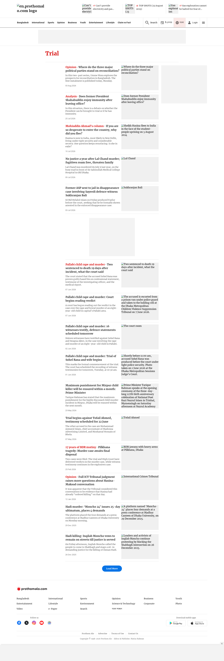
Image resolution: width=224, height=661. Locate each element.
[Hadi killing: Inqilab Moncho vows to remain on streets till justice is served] (140, 546)
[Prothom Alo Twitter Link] (28, 623)
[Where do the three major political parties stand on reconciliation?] (140, 77)
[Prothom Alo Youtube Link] (43, 623)
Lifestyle (110, 22)
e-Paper (52, 608)
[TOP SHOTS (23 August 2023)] (130, 9)
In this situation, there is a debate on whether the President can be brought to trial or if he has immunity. (91, 111)
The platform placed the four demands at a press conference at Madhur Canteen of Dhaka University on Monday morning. (92, 518)
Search (83, 608)
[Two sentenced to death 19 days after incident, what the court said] (140, 275)
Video (20, 608)
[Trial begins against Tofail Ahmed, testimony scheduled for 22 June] (140, 428)
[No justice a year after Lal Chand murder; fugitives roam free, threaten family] (140, 169)
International (38, 22)
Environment (87, 603)
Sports (51, 22)
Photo (179, 603)
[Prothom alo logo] (32, 589)
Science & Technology (123, 603)
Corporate (149, 603)
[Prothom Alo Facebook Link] (20, 623)
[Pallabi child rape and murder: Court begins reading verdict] (140, 307)
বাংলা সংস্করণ (117, 608)
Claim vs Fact (124, 22)
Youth (83, 22)
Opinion (61, 22)
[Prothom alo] (31, 9)
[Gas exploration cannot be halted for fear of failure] (173, 9)
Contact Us (133, 633)
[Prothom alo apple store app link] (197, 623)
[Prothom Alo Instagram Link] (35, 623)
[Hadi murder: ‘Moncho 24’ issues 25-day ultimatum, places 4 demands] (140, 517)
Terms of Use (117, 633)
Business (72, 22)
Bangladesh (23, 22)
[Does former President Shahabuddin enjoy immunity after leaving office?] (140, 107)
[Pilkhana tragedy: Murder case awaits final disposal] (140, 457)
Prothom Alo (88, 633)
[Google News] (49, 623)
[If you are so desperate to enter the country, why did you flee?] (140, 136)
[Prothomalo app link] (176, 623)
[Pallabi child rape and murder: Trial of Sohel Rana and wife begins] (140, 366)
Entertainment (96, 22)
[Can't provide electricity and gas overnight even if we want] (87, 9)
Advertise (102, 633)
